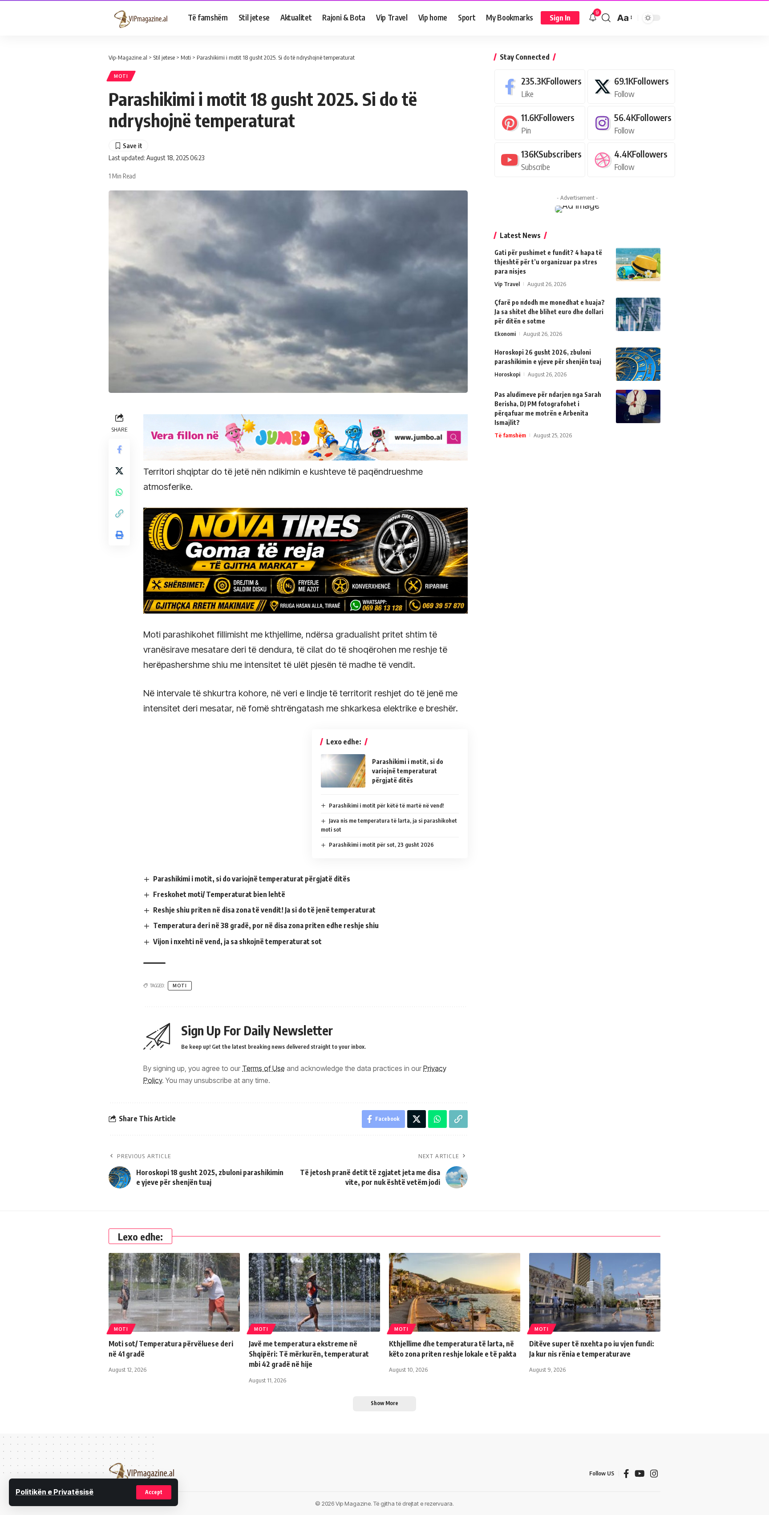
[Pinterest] (539, 123)
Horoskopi (507, 374)
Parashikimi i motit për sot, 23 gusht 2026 (381, 844)
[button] (153, 1492)
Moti (121, 76)
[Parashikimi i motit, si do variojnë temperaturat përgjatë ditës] (343, 771)
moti (180, 985)
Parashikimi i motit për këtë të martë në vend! (386, 805)
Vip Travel (507, 283)
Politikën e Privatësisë (54, 1491)
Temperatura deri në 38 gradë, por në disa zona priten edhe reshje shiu (266, 925)
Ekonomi (505, 333)
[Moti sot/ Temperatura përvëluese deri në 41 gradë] (174, 1292)
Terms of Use (263, 1068)
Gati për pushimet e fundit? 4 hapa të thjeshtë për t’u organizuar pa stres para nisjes (548, 262)
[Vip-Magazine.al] (141, 18)
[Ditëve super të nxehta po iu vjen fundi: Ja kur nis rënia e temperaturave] (594, 1292)
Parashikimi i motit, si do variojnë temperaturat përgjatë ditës (407, 771)
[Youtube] (539, 160)
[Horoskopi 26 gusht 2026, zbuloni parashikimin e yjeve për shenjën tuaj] (638, 364)
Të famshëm (510, 435)
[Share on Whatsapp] (119, 492)
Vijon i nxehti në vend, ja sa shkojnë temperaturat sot (237, 941)
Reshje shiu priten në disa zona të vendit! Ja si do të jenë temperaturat (264, 909)
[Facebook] (539, 86)
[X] (631, 86)
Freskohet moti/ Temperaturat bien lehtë (219, 894)
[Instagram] (631, 123)
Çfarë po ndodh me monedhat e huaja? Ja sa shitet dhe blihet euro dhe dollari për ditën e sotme (549, 312)
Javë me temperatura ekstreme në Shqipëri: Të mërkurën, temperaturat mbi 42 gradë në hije (309, 1354)
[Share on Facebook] (119, 449)
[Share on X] (119, 470)
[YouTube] (639, 1473)
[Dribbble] (631, 160)
